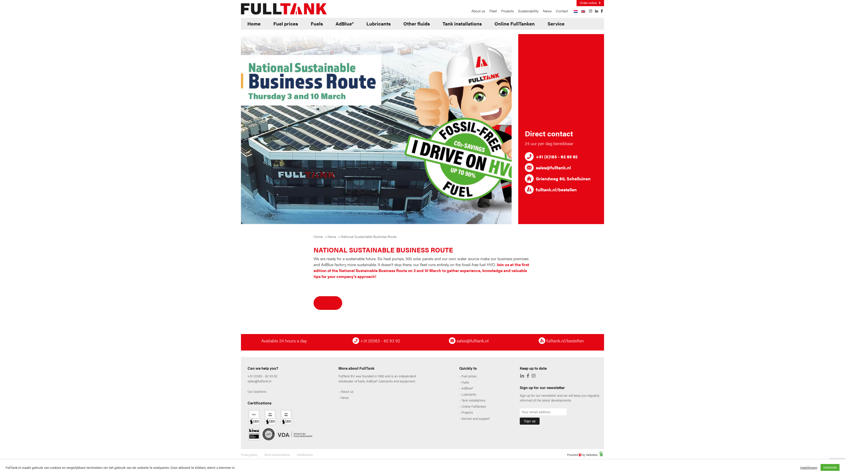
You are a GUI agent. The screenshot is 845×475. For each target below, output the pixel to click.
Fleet (493, 10)
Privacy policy (249, 455)
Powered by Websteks (582, 455)
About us (478, 10)
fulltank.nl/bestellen (564, 340)
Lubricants (378, 23)
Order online (589, 2)
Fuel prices (285, 23)
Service (555, 23)
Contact (562, 10)
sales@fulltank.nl (472, 340)
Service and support (475, 418)
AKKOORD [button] (830, 467)
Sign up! (328, 303)
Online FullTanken (514, 23)
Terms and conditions (277, 455)
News (547, 10)
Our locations (257, 391)
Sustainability (528, 10)
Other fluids (416, 23)
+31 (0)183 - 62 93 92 (379, 340)
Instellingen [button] (808, 468)
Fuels (317, 23)
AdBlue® (345, 23)
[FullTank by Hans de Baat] (284, 8)
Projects (507, 10)
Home (254, 23)
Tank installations (462, 23)
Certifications (305, 455)
